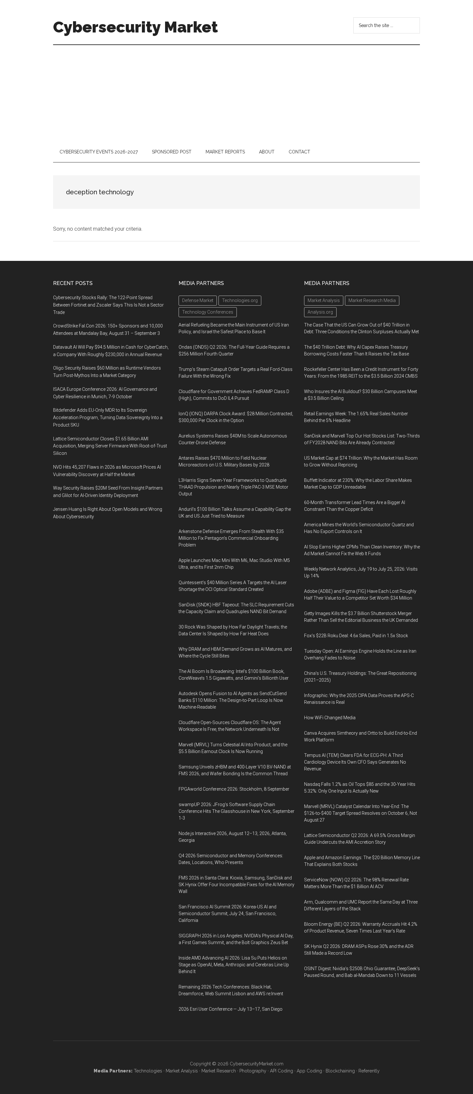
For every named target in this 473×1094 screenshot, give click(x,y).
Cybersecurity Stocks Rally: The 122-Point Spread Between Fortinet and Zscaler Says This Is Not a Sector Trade (108, 305)
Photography (252, 1070)
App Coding (309, 1070)
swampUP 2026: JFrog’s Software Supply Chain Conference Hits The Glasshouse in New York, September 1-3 (236, 811)
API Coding (281, 1070)
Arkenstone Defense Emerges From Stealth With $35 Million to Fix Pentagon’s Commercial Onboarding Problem (231, 538)
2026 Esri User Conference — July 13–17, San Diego (231, 1009)
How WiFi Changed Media (330, 717)
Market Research (218, 1070)
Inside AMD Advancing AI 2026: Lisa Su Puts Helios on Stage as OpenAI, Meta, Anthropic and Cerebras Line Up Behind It (234, 964)
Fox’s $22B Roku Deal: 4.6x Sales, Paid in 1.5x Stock (356, 635)
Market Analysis (182, 1070)
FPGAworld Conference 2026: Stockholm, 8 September (234, 789)
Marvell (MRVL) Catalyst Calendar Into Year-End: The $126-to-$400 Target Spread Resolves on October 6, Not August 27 (360, 813)
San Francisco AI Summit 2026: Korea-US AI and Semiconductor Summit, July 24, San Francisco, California (227, 913)
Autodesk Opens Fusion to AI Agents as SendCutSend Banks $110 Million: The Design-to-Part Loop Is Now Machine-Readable (233, 700)
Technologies (148, 1070)
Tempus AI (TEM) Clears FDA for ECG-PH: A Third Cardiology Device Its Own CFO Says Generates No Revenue (355, 762)
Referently (369, 1070)
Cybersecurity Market (135, 27)
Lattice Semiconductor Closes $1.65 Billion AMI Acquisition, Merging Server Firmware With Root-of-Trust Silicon (110, 446)
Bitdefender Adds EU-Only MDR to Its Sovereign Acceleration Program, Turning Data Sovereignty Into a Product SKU (107, 417)
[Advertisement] (236, 93)
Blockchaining (340, 1070)
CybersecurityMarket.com (256, 1063)
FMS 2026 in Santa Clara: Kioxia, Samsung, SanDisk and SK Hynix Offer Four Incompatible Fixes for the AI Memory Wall (236, 884)
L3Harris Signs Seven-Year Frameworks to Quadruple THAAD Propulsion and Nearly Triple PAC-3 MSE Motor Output (233, 487)
